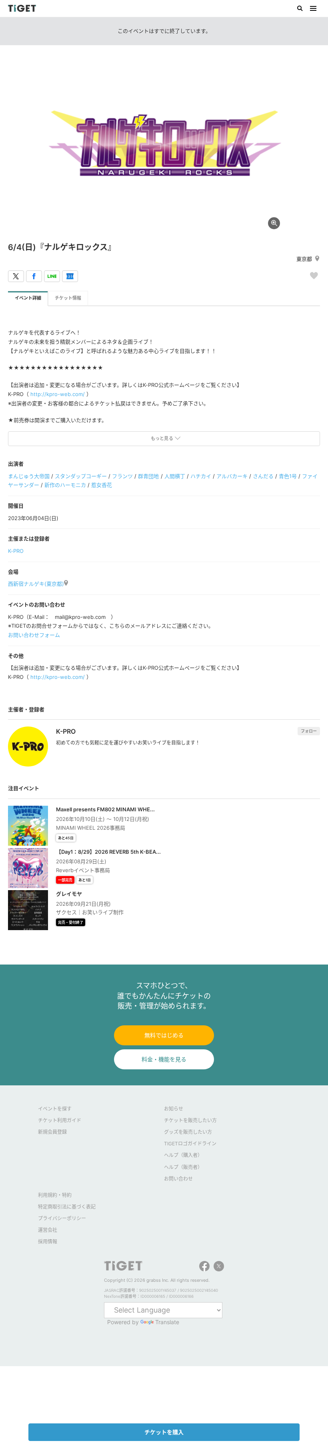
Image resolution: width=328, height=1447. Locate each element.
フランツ (122, 476)
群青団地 (148, 476)
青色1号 (288, 476)
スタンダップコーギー (81, 476)
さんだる (263, 476)
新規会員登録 (52, 1132)
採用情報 (47, 1242)
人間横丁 (174, 476)
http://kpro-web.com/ (57, 394)
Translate (167, 1322)
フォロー (309, 731)
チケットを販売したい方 (190, 1120)
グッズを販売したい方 (188, 1132)
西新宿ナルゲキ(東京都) (36, 583)
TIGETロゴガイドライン (190, 1144)
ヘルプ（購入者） (183, 1155)
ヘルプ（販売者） (183, 1167)
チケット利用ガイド (59, 1120)
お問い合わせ (178, 1179)
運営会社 (47, 1230)
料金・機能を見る (164, 1059)
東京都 (304, 259)
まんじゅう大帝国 (29, 476)
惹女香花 (101, 485)
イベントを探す (55, 1109)
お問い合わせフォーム (34, 635)
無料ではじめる (164, 1035)
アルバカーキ (232, 476)
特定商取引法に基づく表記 (67, 1207)
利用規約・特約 (55, 1195)
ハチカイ (200, 476)
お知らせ (173, 1109)
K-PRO (16, 551)
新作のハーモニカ (65, 485)
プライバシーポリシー (62, 1218)
